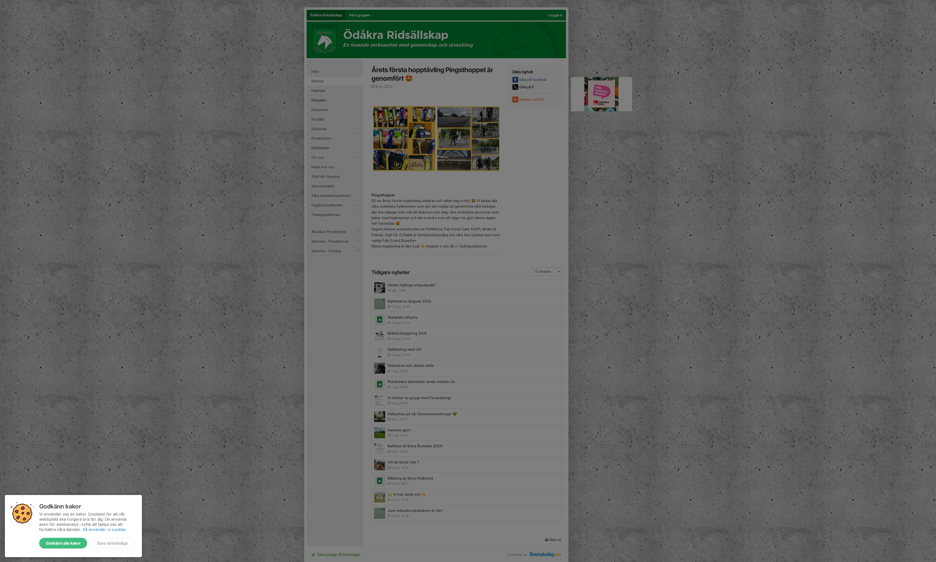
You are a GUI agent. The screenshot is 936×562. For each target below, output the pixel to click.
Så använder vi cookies (104, 529)
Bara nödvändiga (112, 543)
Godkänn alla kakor (63, 543)
